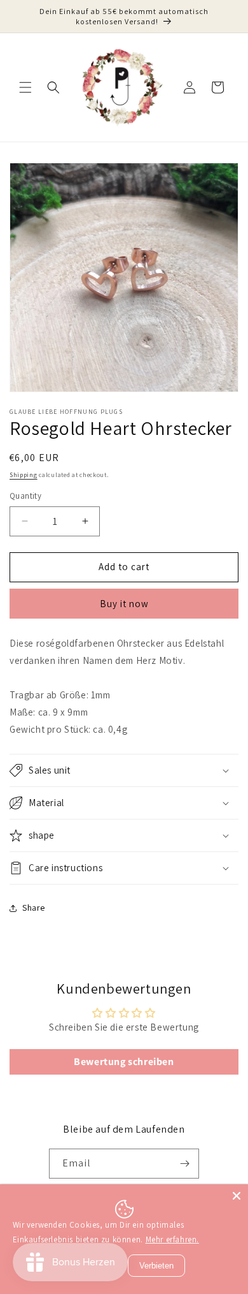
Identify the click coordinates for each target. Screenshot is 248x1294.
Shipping (24, 475)
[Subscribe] (184, 1164)
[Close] (236, 1195)
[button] (25, 87)
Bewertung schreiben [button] (124, 1061)
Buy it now (124, 604)
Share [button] (33, 907)
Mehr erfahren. (172, 1239)
